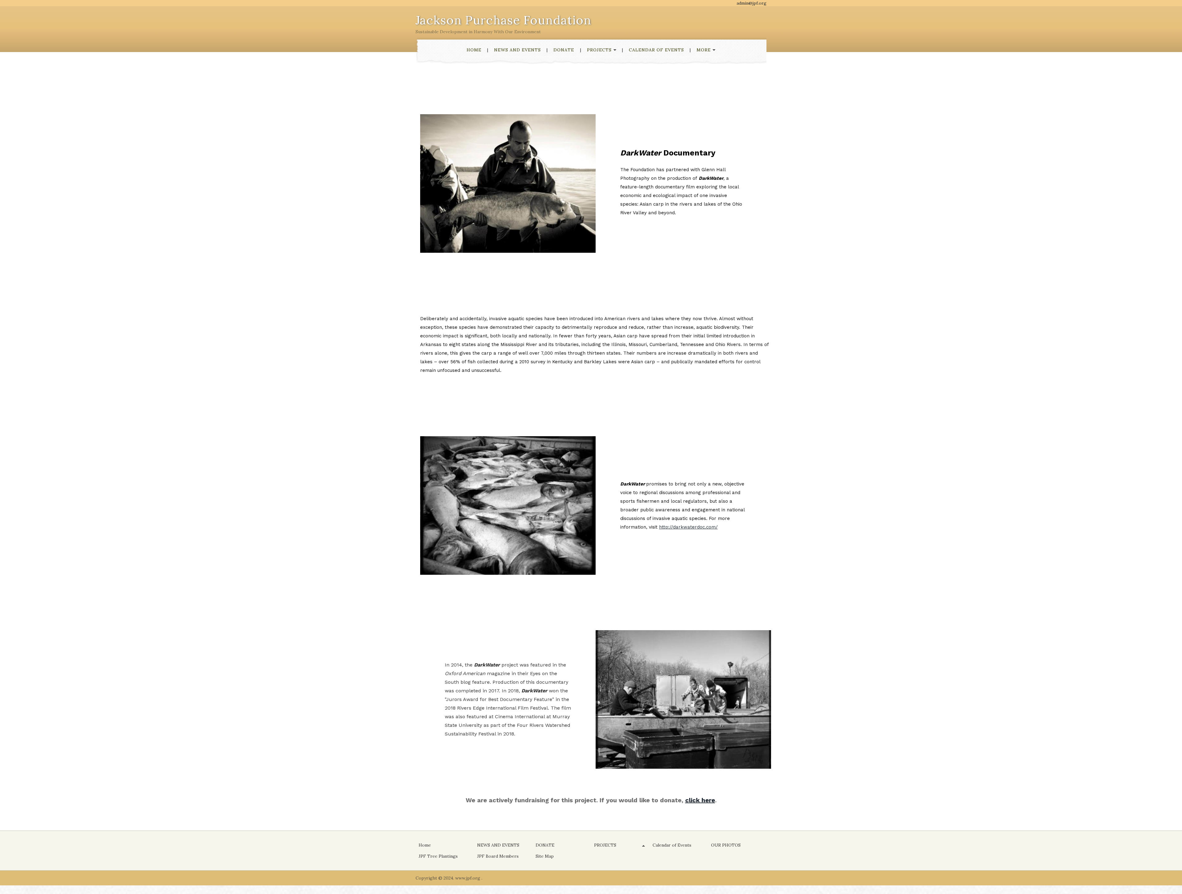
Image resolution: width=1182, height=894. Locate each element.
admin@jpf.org (751, 3)
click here (700, 800)
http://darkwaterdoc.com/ (688, 527)
